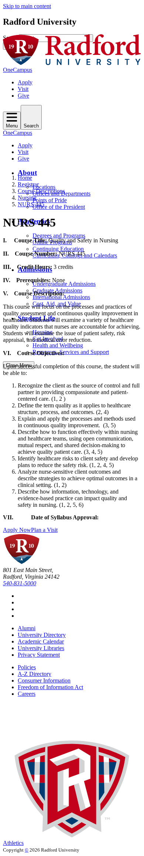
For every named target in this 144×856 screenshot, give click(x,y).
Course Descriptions (41, 191)
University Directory (42, 635)
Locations (43, 187)
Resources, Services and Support (70, 352)
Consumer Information (44, 680)
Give (23, 95)
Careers (26, 694)
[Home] (72, 63)
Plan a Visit (44, 530)
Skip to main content (27, 6)
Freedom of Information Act (50, 687)
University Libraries (41, 648)
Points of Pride (49, 200)
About (27, 172)
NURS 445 (31, 204)
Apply (25, 82)
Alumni (26, 628)
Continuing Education (58, 249)
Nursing (27, 197)
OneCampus (17, 70)
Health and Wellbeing (57, 345)
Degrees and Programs (58, 235)
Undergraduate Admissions (64, 284)
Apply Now (17, 530)
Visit (23, 89)
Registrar (28, 184)
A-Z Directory (34, 674)
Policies (27, 667)
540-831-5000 (19, 583)
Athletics (13, 843)
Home (25, 178)
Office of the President (58, 207)
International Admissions (61, 297)
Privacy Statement (39, 655)
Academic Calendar (41, 641)
